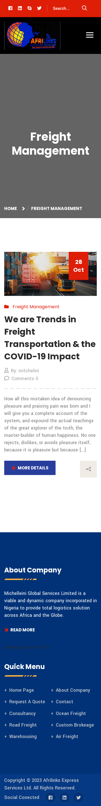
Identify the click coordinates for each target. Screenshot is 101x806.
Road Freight (23, 725)
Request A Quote (27, 701)
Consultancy (22, 713)
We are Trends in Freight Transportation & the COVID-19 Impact (50, 337)
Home (11, 208)
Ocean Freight (71, 713)
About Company (73, 690)
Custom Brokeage (75, 725)
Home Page (21, 690)
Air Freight (67, 736)
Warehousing (23, 736)
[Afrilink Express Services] (32, 35)
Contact (64, 701)
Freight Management (56, 208)
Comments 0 (25, 378)
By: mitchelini (25, 370)
